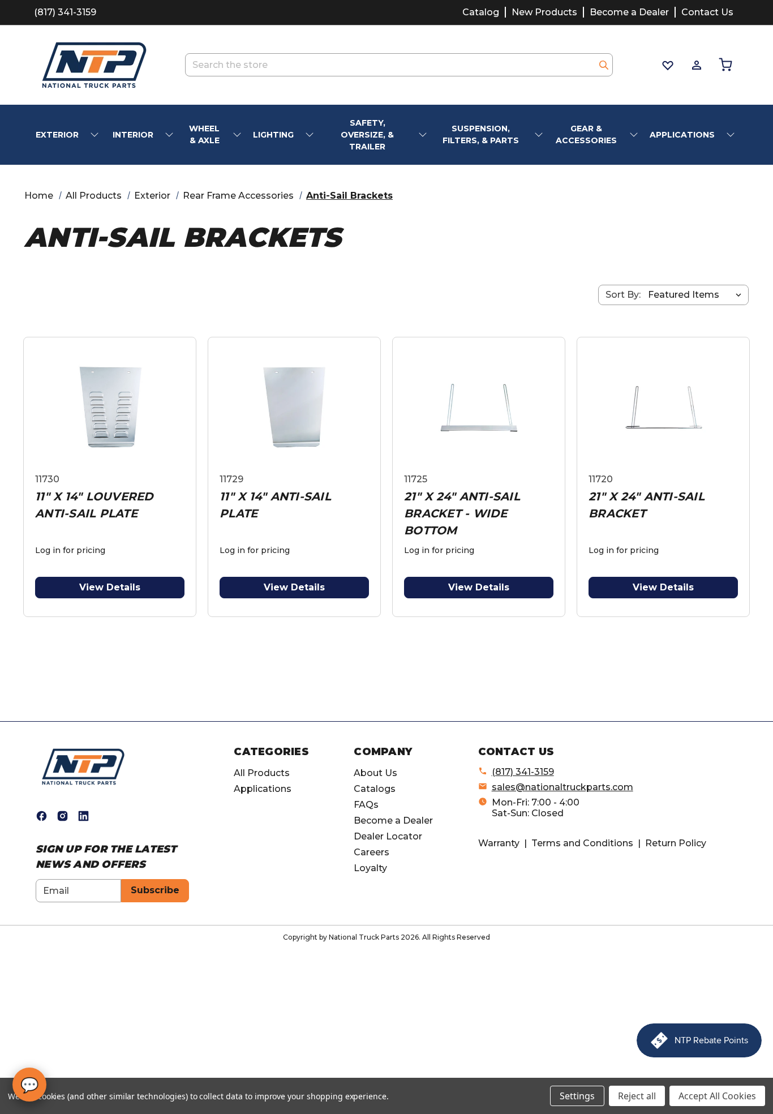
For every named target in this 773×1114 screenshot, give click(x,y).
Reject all (637, 1096)
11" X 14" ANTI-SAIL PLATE (275, 505)
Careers (371, 852)
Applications (262, 788)
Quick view (110, 407)
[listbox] (697, 295)
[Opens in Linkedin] (83, 816)
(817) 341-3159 (65, 12)
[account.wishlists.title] (666, 65)
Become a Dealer (629, 12)
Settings (577, 1096)
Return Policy (675, 843)
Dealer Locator (388, 836)
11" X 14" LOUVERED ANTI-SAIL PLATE (94, 505)
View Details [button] (109, 587)
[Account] (695, 65)
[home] (83, 766)
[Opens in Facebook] (42, 816)
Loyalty (370, 868)
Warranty (498, 843)
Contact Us (707, 12)
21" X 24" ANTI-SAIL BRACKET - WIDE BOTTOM (462, 513)
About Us (375, 773)
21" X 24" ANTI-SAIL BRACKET (647, 505)
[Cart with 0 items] (724, 64)
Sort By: (623, 294)
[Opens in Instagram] (62, 816)
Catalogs (375, 788)
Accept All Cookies (717, 1096)
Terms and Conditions (582, 843)
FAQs (366, 804)
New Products (544, 12)
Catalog (480, 12)
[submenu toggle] (95, 135)
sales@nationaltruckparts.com (562, 787)
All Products (262, 773)
